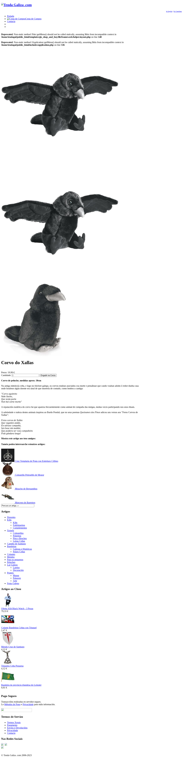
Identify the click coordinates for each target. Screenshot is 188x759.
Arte (15, 581)
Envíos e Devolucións (17, 728)
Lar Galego (12, 565)
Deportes (11, 517)
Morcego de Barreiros (24, 502)
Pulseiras (17, 536)
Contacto (11, 733)
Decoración (18, 570)
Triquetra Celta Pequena (12, 666)
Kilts (9, 520)
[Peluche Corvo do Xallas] (60, 163)
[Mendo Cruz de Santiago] (7, 644)
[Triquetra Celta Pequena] (7, 663)
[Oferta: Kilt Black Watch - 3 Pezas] (7, 606)
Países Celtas (19, 551)
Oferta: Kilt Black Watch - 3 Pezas (17, 608)
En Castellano (178, 11)
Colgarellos (18, 533)
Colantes (11, 554)
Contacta (11, 21)
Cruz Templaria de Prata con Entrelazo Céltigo (36, 461)
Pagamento (12, 725)
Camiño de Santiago (16, 543)
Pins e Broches (20, 538)
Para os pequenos (15, 559)
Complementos (20, 528)
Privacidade (28, 704)
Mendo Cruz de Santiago (12, 647)
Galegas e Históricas (22, 549)
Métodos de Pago (12, 704)
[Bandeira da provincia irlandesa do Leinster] (7, 682)
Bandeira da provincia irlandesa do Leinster (21, 685)
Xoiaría (10, 530)
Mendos (11, 557)
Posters (10, 573)
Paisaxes (17, 578)
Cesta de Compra (33, 18)
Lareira (16, 567)
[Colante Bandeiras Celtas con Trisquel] (7, 625)
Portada (10, 16)
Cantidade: (6, 375)
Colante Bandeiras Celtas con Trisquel (19, 627)
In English (169, 11)
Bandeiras (11, 546)
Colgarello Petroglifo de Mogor (29, 475)
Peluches (11, 562)
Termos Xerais (14, 722)
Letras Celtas (19, 541)
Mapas (16, 575)
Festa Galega (13, 583)
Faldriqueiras (19, 525)
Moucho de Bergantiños (25, 488)
